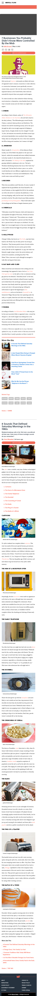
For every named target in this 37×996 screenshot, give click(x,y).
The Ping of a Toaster (12, 508)
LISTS (29, 398)
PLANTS (11, 403)
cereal (16, 748)
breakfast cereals (11, 761)
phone (33, 647)
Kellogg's (7, 868)
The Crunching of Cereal (13, 501)
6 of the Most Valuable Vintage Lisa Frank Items (18, 957)
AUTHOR (23, 403)
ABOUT (3, 980)
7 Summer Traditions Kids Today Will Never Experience (16, 953)
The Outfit (22, 239)
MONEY (11, 398)
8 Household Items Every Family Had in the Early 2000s (18, 961)
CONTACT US (25, 980)
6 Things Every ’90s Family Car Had (14, 949)
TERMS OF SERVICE (26, 985)
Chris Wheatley (9, 439)
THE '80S (10, 968)
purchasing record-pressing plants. (11, 201)
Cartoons (8, 487)
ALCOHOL (4, 403)
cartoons (27, 543)
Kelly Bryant (8, 46)
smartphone (24, 698)
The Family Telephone (12, 494)
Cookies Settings (26, 990)
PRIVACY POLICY (26, 983)
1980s (5, 469)
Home (4, 411)
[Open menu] (3, 3)
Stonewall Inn (27, 292)
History (23, 398)
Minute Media (15, 994)
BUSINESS (4, 398)
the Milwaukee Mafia (20, 311)
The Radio (8, 504)
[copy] (12, 50)
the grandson (15, 150)
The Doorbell (9, 497)
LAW (17, 403)
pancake (27, 921)
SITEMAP (24, 987)
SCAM (29, 403)
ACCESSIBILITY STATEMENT (8, 987)
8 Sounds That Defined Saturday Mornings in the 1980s (19, 945)
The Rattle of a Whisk (12, 511)
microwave (17, 596)
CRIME (17, 398)
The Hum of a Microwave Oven (15, 490)
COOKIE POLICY (5, 985)
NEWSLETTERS (4, 983)
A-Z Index (3, 990)
